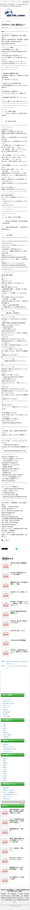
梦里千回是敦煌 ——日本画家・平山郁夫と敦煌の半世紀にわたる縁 (17, 811)
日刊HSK (6, 540)
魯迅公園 (5, 732)
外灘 (4, 724)
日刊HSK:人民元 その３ (17, 630)
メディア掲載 (6, 716)
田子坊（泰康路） (7, 734)
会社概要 (5, 714)
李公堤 (4, 776)
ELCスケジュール (7, 701)
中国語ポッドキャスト (8, 746)
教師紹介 (5, 709)
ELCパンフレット (7, 699)
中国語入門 (6, 744)
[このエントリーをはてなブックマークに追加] (16, 549)
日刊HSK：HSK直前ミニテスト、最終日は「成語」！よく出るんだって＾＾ (19, 603)
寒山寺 (4, 778)
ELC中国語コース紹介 (8, 703)
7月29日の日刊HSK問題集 (18, 640)
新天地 (4, 730)
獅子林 (4, 767)
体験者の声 (6, 788)
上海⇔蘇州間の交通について (10, 794)
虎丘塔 (4, 780)
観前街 (4, 771)
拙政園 (4, 758)
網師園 (4, 763)
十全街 (4, 769)
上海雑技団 (6, 737)
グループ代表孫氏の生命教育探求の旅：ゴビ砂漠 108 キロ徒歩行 (17, 820)
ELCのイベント (7, 705)
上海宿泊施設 (6, 712)
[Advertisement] (13, 682)
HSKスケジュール (7, 796)
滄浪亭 (4, 765)
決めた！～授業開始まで (9, 792)
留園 (4, 760)
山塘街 (4, 773)
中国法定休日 (6, 798)
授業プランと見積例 (8, 790)
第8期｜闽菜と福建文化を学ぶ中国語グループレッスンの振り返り (17, 840)
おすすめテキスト (7, 751)
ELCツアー (6, 707)
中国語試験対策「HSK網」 (9, 748)
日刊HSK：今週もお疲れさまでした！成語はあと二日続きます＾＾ (19, 651)
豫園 (4, 726)
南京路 (4, 728)
